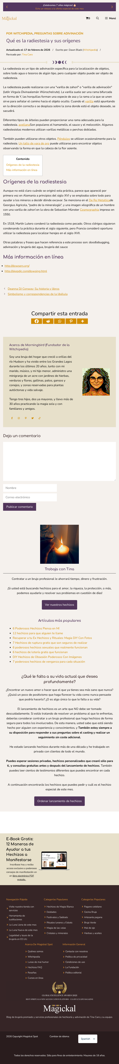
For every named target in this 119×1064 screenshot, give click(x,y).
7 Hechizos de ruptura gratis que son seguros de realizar (50, 643)
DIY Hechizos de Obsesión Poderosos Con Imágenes (47, 657)
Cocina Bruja (90, 912)
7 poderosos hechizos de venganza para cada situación (49, 662)
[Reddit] (48, 321)
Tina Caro (27, 54)
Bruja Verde (90, 922)
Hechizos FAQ (35, 967)
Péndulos (63, 139)
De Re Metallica (99, 200)
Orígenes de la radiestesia (22, 165)
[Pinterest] (71, 321)
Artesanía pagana (93, 917)
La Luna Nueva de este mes (23, 930)
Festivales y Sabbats (57, 917)
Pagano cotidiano (93, 906)
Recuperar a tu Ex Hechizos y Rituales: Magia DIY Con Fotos (52, 638)
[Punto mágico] (9, 18)
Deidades (51, 912)
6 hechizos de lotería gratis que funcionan (40, 652)
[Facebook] (36, 321)
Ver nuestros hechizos (59, 605)
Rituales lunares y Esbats (59, 922)
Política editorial (73, 972)
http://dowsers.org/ (17, 266)
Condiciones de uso (75, 962)
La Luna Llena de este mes (22, 924)
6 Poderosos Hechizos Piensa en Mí (36, 628)
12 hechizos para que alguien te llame (38, 633)
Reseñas (32, 972)
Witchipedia (90, 50)
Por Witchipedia (19, 34)
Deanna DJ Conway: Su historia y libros (33, 289)
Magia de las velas (56, 927)
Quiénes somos (35, 951)
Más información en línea (21, 170)
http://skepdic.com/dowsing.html (26, 271)
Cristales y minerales (57, 933)
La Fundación (72, 967)
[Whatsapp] (59, 321)
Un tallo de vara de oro (34, 143)
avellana (24, 125)
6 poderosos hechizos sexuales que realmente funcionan (50, 647)
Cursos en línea (35, 977)
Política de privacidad (76, 956)
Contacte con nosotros (76, 951)
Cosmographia (89, 210)
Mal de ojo (89, 927)
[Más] (82, 321)
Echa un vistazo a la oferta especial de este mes (59, 8)
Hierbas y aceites (93, 933)
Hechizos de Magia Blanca (60, 906)
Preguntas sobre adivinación (58, 34)
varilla (89, 101)
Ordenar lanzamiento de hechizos (59, 801)
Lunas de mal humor (38, 962)
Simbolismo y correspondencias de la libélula (38, 294)
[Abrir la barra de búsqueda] (97, 18)
